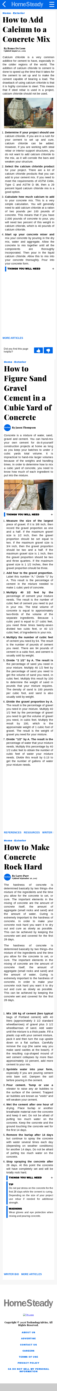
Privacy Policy (28, 1363)
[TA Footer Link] (28, 1315)
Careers (28, 1351)
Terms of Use (28, 1357)
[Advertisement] (28, 799)
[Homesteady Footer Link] (28, 1304)
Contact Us (28, 1345)
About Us (28, 1332)
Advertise (28, 1338)
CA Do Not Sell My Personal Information (28, 1370)
